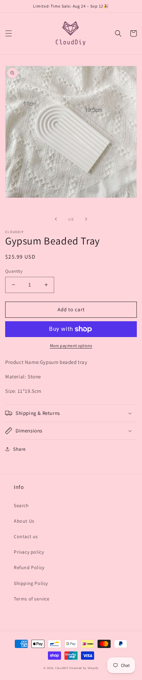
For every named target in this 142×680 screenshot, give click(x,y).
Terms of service (32, 599)
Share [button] (19, 449)
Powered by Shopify (84, 668)
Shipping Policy (31, 583)
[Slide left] (55, 219)
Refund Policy (29, 567)
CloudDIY (62, 668)
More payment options (71, 345)
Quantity (13, 271)
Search (21, 505)
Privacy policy (29, 552)
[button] (8, 33)
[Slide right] (86, 219)
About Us (24, 521)
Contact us (26, 536)
